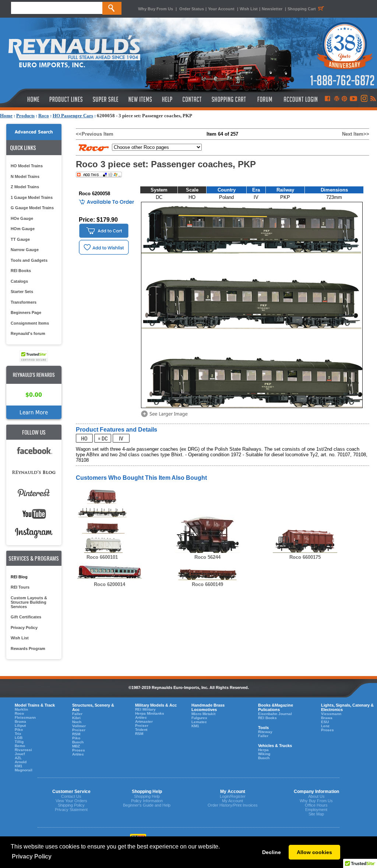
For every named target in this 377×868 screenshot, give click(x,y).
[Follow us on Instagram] (364, 99)
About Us (316, 796)
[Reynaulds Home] (22, 99)
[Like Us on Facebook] (327, 99)
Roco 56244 (207, 557)
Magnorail (23, 770)
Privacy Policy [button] (32, 856)
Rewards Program (28, 648)
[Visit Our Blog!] (337, 99)
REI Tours (20, 587)
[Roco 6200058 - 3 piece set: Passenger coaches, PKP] (165, 416)
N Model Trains (25, 176)
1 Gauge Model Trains (32, 197)
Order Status (191, 9)
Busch (78, 742)
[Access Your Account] (300, 99)
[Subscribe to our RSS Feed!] (373, 99)
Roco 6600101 (102, 557)
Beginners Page (26, 312)
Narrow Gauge (25, 249)
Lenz (325, 726)
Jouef (20, 754)
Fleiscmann (25, 717)
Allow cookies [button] (314, 852)
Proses (78, 750)
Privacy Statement (71, 809)
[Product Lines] (66, 99)
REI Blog (19, 577)
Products (25, 115)
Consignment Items (30, 323)
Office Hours (316, 805)
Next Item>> (355, 134)
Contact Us (71, 796)
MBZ (76, 746)
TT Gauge (20, 239)
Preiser (78, 730)
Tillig (19, 742)
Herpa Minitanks (149, 713)
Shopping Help (147, 796)
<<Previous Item (94, 134)
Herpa (263, 750)
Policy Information (147, 801)
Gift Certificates (26, 617)
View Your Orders (71, 801)
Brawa (20, 721)
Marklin (21, 709)
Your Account (222, 9)
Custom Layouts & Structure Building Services (29, 602)
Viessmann (331, 714)
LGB (18, 738)
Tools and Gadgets (29, 260)
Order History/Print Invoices (233, 805)
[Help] (168, 99)
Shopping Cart (302, 9)
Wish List (249, 9)
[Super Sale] (105, 99)
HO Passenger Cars (73, 115)
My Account (232, 801)
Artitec (78, 754)
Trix (18, 734)
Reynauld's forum (28, 333)
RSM (76, 734)
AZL (18, 758)
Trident (141, 730)
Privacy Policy (24, 627)
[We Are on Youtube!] (353, 99)
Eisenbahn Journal (275, 714)
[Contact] (192, 99)
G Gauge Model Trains (32, 208)
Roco (43, 115)
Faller (77, 714)
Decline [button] (271, 852)
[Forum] (264, 99)
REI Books (21, 270)
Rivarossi (23, 750)
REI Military (145, 709)
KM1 (18, 766)
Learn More (34, 412)
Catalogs (19, 281)
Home (6, 115)
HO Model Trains (27, 166)
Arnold (21, 762)
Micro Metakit (203, 714)
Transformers (23, 302)
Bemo (20, 746)
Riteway (265, 732)
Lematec (199, 722)
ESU (325, 722)
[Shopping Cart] (229, 99)
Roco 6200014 (109, 584)
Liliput (20, 726)
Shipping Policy (71, 805)
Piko (19, 730)
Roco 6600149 (207, 584)
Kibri (76, 718)
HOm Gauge (23, 228)
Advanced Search (34, 132)
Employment (316, 809)
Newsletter (272, 9)
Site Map (316, 814)
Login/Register (233, 796)
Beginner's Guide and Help (146, 805)
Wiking (264, 754)
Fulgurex (199, 718)
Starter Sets (22, 291)
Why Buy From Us (155, 9)
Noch (76, 722)
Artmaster (144, 721)
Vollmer (79, 726)
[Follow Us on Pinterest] (344, 99)
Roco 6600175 (305, 557)
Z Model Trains (25, 187)
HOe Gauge (22, 218)
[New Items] (140, 99)
